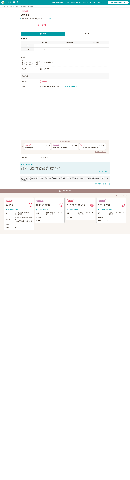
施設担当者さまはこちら (119, 2)
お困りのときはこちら (99, 2)
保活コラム (86, 2)
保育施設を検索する (57, 2)
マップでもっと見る (100, 152)
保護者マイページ (76, 2)
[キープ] (30, 205)
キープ (67, 2)
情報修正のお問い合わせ (102, 184)
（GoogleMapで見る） (68, 86)
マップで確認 (48, 19)
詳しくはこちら (103, 171)
